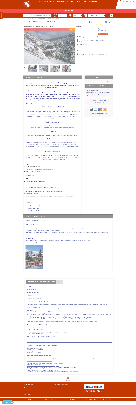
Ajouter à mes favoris (96, 22)
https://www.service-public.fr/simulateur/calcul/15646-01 (42, 370)
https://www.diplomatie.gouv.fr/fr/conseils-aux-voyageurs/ (43, 366)
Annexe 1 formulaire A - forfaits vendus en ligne (39, 361)
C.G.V (29, 399)
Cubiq (64, 402)
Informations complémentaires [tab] (31, 74)
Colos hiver (32, 19)
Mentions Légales (49, 399)
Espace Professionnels (91, 399)
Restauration (29, 238)
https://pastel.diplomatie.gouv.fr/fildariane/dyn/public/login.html (44, 369)
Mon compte (94, 1)
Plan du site (72, 399)
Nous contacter (106, 399)
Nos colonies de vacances (47, 1)
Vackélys (74, 402)
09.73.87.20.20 (128, 1)
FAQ (73, 1)
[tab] (100, 24)
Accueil (25, 19)
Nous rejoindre (82, 1)
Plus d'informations (63, 1)
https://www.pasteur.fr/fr (34, 364)
